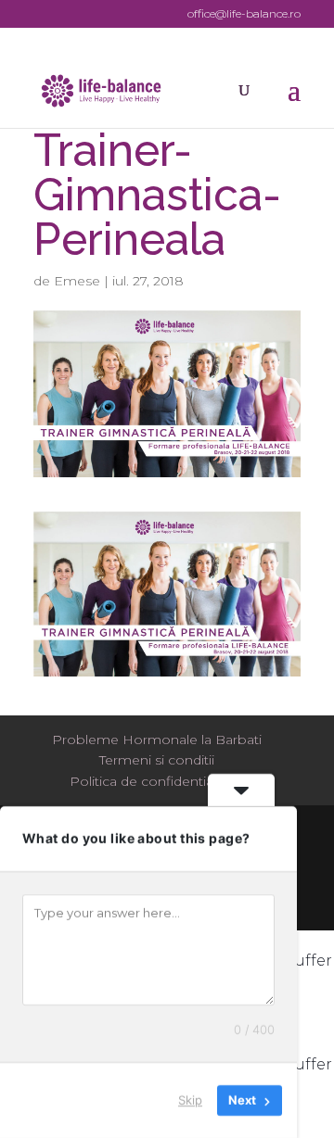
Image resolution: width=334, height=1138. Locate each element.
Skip (190, 1100)
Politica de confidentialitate (157, 781)
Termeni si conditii (156, 760)
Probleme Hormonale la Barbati (157, 739)
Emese (77, 280)
